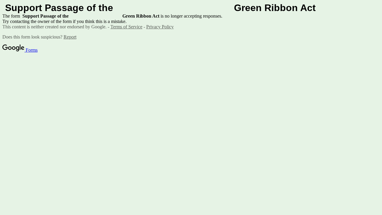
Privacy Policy (160, 26)
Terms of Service (126, 26)
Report (70, 36)
